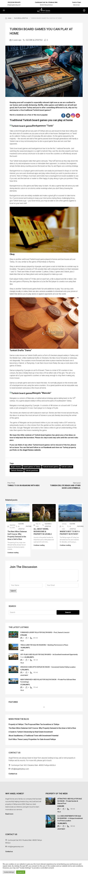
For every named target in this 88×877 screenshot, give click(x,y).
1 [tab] (45, 708)
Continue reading (13, 552)
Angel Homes (16, 467)
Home (9, 18)
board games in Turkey (32, 467)
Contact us (13, 774)
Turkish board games (51, 467)
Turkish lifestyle (17, 470)
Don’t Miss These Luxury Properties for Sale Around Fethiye (32, 739)
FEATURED (29, 526)
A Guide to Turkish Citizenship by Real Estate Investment (31, 732)
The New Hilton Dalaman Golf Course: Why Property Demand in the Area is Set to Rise (42, 728)
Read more (9, 814)
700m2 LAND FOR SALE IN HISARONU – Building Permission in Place (44, 645)
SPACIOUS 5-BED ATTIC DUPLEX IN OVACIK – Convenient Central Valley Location (48, 667)
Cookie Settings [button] (9, 872)
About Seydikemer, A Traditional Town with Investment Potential (33, 736)
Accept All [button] (20, 872)
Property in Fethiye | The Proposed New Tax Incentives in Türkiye (34, 724)
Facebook (47, 447)
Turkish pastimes (31, 470)
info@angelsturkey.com (13, 5)
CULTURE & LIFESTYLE (21, 18)
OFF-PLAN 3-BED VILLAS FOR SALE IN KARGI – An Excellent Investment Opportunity (49, 654)
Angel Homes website (32, 450)
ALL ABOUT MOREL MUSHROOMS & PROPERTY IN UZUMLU (43, 531)
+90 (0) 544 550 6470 (14, 2)
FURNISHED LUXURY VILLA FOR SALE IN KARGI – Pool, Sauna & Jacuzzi (44, 632)
